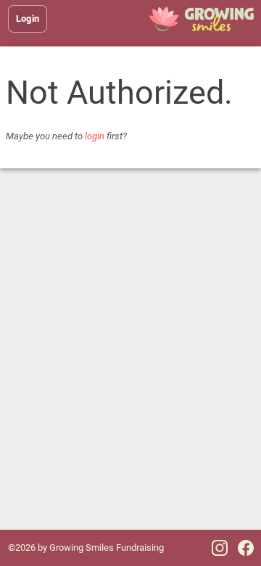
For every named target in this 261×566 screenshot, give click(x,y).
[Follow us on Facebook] (246, 548)
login (94, 136)
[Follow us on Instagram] (220, 548)
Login (28, 18)
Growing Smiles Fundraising (106, 547)
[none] (201, 19)
